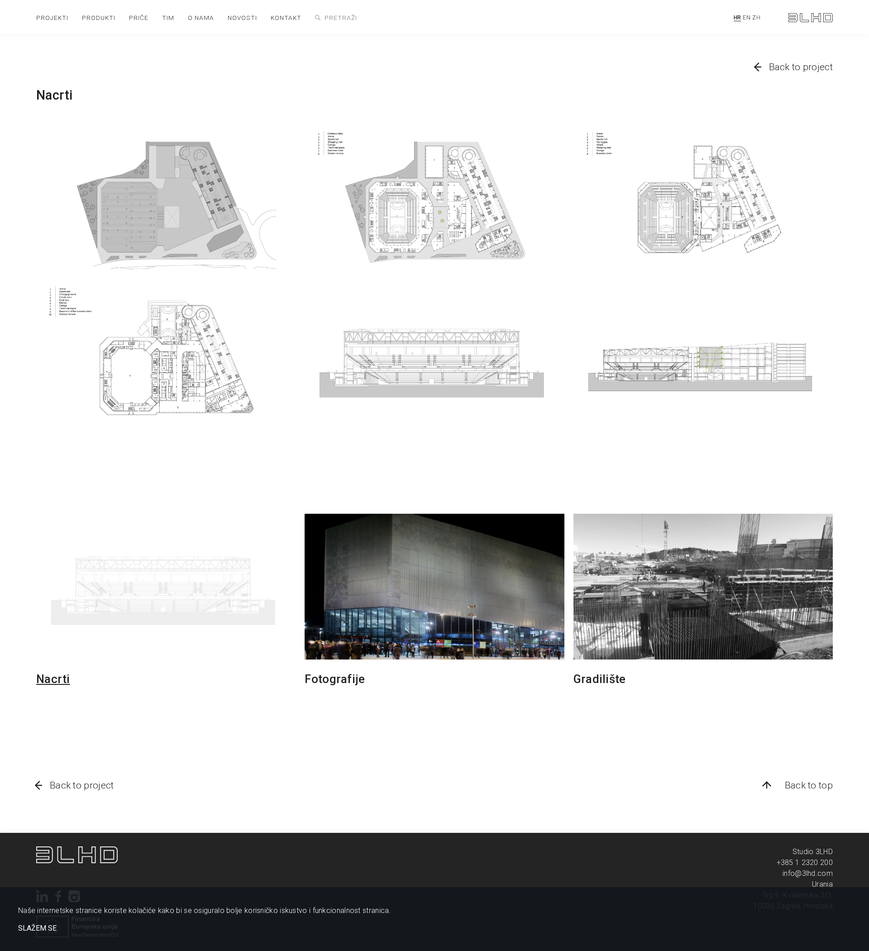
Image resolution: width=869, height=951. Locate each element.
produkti (98, 17)
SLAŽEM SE (37, 928)
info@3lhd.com (808, 873)
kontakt (286, 17)
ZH (756, 17)
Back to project (801, 67)
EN (746, 17)
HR (737, 17)
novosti (242, 17)
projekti (52, 17)
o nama (201, 17)
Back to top (809, 785)
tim (168, 17)
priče (138, 17)
